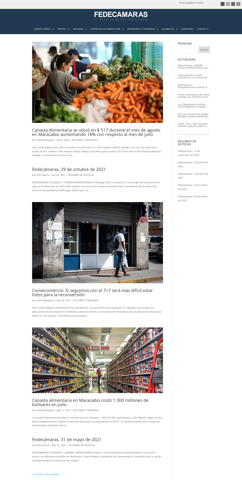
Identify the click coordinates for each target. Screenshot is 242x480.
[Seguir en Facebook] (223, 4)
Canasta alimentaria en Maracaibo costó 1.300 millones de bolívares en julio (90, 402)
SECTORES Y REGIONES (84, 140)
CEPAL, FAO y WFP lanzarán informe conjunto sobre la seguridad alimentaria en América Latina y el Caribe (193, 125)
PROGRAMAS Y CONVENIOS (141, 29)
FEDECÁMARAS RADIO (191, 2)
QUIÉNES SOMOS (42, 29)
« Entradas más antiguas (45, 474)
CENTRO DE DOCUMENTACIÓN (105, 29)
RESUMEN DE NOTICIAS (81, 174)
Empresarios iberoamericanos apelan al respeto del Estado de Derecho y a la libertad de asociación (192, 86)
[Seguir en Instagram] (233, 4)
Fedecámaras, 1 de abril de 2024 (193, 175)
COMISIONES (187, 29)
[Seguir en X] (228, 4)
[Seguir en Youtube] (238, 4)
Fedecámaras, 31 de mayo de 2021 (66, 439)
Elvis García (43, 174)
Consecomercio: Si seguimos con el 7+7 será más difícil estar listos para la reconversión (92, 292)
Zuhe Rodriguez (45, 140)
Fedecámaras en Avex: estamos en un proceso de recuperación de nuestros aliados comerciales (192, 76)
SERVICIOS (78, 29)
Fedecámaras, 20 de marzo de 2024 (192, 198)
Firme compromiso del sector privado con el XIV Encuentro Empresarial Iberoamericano (194, 96)
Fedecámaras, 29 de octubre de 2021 (69, 169)
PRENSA (61, 29)
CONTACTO (202, 29)
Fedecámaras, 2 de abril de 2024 (193, 164)
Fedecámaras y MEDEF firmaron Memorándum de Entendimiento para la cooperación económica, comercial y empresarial (192, 66)
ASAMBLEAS (167, 29)
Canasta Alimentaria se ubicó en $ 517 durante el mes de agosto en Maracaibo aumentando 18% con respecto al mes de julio (96, 132)
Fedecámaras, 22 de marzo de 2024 (192, 187)
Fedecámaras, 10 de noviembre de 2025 (189, 153)
